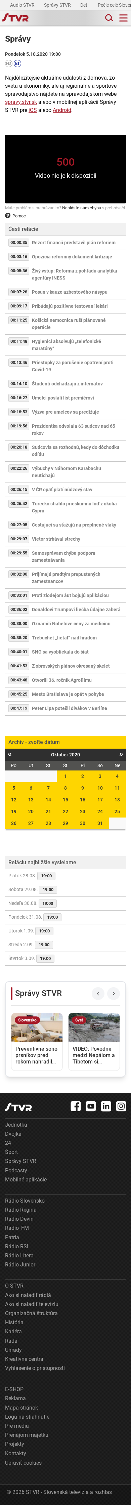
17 (100, 799)
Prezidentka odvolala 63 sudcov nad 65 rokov (73, 429)
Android (62, 110)
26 (13, 823)
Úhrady (13, 1350)
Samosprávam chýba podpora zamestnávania (63, 556)
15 (65, 799)
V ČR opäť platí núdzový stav (62, 489)
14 (48, 799)
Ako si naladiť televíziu (31, 1304)
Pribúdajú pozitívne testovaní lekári (70, 306)
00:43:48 (18, 679)
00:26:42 (18, 503)
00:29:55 (18, 552)
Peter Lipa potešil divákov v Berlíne (69, 708)
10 (100, 788)
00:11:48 (18, 341)
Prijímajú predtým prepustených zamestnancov (66, 578)
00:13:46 (18, 362)
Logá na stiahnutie (27, 1417)
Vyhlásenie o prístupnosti (35, 1368)
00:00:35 (18, 242)
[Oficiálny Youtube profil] (91, 1106)
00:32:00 (18, 574)
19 (13, 811)
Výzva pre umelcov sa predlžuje (65, 412)
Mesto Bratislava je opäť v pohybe (68, 694)
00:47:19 (18, 708)
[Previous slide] (98, 993)
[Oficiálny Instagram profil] (121, 1106)
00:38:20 (18, 637)
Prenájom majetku (26, 1435)
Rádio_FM (17, 1228)
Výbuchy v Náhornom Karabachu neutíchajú (66, 472)
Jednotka (16, 1125)
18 (117, 799)
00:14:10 (18, 383)
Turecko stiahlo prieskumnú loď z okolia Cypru (74, 507)
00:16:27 (18, 397)
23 (82, 811)
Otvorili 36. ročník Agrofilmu (62, 680)
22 (65, 811)
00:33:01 (18, 595)
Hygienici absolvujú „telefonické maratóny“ (66, 345)
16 (82, 799)
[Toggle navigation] (123, 18)
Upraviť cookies (23, 1463)
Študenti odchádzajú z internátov (67, 383)
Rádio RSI (16, 1246)
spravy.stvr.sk (21, 102)
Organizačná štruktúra (31, 1313)
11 (117, 788)
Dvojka (13, 1134)
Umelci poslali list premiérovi (63, 398)
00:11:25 (18, 320)
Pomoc (19, 215)
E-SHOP (14, 1389)
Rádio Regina (21, 1210)
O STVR (14, 1286)
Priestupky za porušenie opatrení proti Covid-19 (73, 366)
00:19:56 (18, 425)
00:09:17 (18, 305)
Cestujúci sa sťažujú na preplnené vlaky (74, 525)
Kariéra (13, 1331)
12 (13, 799)
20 (31, 811)
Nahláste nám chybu (81, 207)
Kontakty (15, 1453)
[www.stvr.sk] (18, 1107)
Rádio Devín (19, 1219)
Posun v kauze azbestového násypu (69, 292)
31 (100, 823)
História (14, 1322)
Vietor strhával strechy (56, 539)
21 (48, 811)
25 (117, 811)
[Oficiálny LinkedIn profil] (106, 1106)
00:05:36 (18, 270)
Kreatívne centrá (24, 1359)
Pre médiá (17, 1426)
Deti (84, 5)
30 (82, 823)
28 (48, 823)
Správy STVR (58, 5)
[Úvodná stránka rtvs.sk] (15, 18)
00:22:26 (18, 468)
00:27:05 (18, 524)
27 (31, 823)
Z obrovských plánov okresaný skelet (71, 666)
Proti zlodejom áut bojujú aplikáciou (70, 595)
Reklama (15, 1398)
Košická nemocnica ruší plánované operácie (69, 324)
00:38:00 (18, 623)
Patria (12, 1237)
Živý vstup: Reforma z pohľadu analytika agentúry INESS (74, 274)
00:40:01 (18, 651)
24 (100, 811)
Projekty (14, 1444)
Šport (11, 1152)
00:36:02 (18, 609)
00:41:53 (18, 665)
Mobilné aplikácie (26, 1179)
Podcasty (16, 1170)
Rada (11, 1341)
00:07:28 (18, 291)
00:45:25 (18, 694)
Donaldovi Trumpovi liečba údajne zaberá (76, 609)
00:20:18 (18, 447)
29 (65, 823)
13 (31, 799)
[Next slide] (113, 993)
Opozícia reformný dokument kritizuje (72, 256)
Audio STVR (23, 5)
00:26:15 (18, 489)
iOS (33, 110)
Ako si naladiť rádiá (28, 1295)
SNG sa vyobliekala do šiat (60, 652)
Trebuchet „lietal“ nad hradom (64, 637)
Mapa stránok (21, 1408)
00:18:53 (18, 411)
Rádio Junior (20, 1264)
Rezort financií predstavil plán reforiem (74, 242)
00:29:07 (18, 538)
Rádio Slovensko (25, 1201)
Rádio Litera (19, 1255)
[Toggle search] (108, 18)
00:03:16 (18, 256)
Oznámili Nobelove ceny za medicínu (71, 623)
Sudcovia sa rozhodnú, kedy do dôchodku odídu (75, 451)
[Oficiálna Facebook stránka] (76, 1106)
